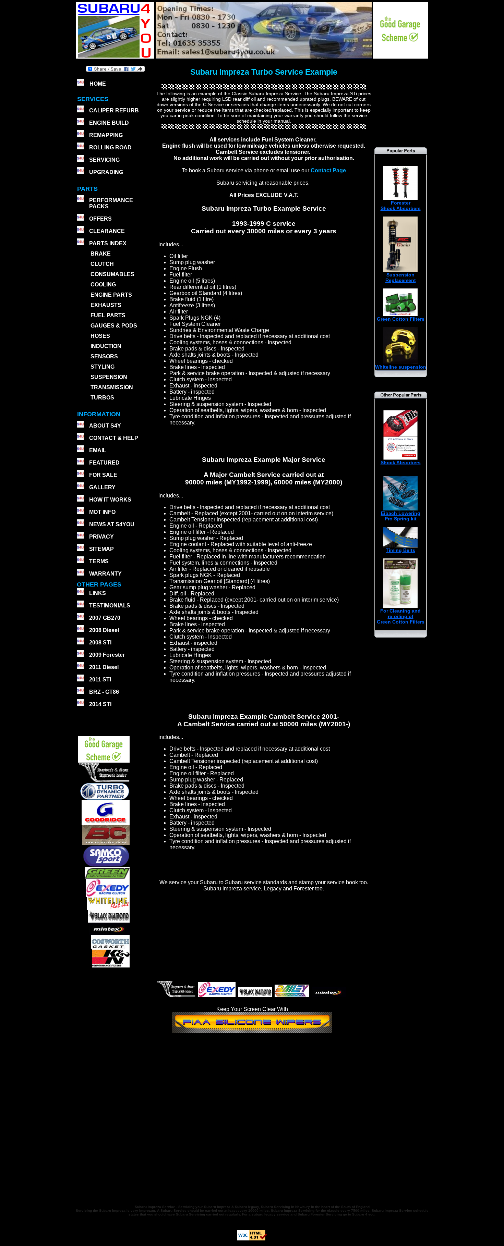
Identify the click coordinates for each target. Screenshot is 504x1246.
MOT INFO (102, 512)
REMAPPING (106, 135)
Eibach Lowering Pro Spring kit (400, 515)
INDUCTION (106, 346)
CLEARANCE (107, 231)
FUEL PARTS (108, 315)
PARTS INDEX (108, 243)
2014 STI (100, 704)
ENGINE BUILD (109, 123)
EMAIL (97, 450)
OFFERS (100, 219)
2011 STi (100, 679)
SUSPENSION (109, 377)
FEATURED (104, 463)
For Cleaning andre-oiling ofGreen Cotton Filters (400, 616)
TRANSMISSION (112, 387)
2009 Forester (107, 655)
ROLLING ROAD (110, 147)
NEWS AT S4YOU (111, 524)
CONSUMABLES (112, 274)
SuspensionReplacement (400, 277)
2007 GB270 (104, 618)
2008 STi (100, 642)
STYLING (103, 367)
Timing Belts (400, 550)
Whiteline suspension (400, 367)
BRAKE (101, 254)
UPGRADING (106, 172)
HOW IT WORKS (110, 500)
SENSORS (104, 356)
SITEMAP (101, 549)
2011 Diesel (104, 667)
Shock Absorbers (401, 462)
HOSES (100, 336)
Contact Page (328, 170)
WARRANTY (105, 574)
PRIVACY (101, 537)
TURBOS (102, 397)
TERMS (99, 561)
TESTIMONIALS (109, 605)
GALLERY (102, 487)
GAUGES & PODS (114, 326)
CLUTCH (102, 264)
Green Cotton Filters (400, 319)
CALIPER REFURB (114, 110)
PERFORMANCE (111, 200)
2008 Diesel (104, 630)
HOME (97, 84)
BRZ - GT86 (104, 692)
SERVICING (104, 160)
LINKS (97, 593)
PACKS (98, 206)
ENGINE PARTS (111, 295)
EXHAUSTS (106, 305)
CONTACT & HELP (113, 438)
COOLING (103, 284)
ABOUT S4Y (105, 426)
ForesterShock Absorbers (401, 205)
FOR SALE (103, 475)
